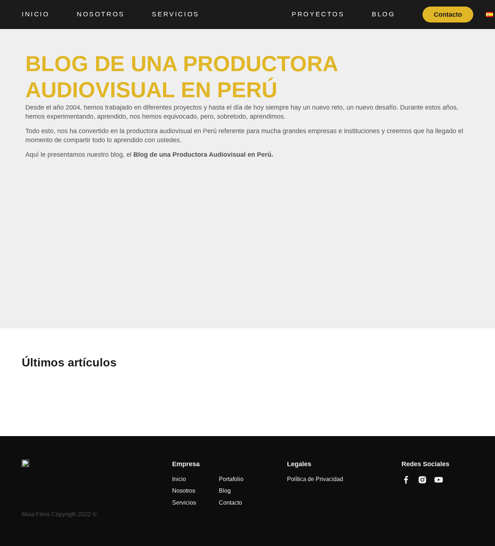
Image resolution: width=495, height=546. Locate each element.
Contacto (448, 14)
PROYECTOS (318, 14)
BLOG (383, 14)
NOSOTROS (101, 14)
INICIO (36, 14)
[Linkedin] (454, 479)
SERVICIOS (175, 14)
